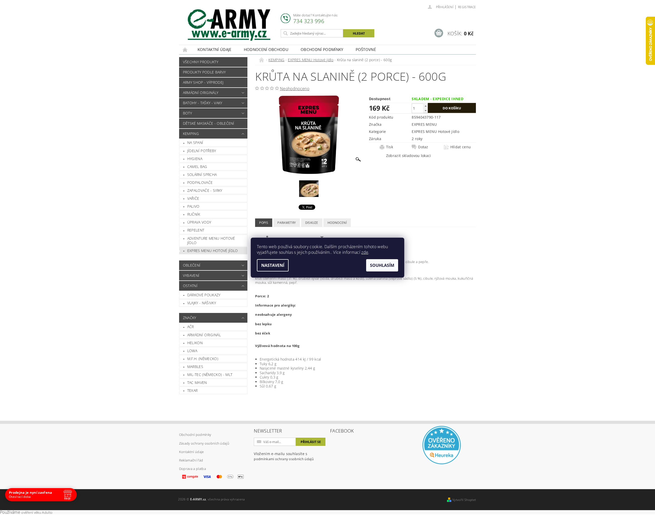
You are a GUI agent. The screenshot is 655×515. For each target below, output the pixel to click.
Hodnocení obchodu (266, 49)
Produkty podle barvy (204, 72)
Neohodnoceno (294, 88)
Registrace (467, 7)
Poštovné (366, 49)
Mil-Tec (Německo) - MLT (209, 374)
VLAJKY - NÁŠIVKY (201, 302)
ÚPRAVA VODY (199, 222)
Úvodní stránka (185, 49)
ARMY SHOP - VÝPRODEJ (203, 82)
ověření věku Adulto (36, 512)
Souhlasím (382, 265)
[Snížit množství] (425, 110)
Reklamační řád (191, 460)
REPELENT (195, 230)
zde (364, 252)
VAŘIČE (193, 198)
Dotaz (423, 147)
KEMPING (191, 133)
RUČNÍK (193, 214)
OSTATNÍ (190, 285)
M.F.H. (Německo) (202, 358)
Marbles (195, 366)
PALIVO (193, 206)
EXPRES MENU (424, 124)
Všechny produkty (200, 61)
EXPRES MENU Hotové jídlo (212, 250)
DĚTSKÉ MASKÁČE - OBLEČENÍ (208, 123)
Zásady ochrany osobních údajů (204, 443)
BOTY (187, 113)
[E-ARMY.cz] (229, 25)
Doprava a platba (192, 468)
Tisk (389, 147)
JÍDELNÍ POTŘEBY (201, 150)
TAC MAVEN (197, 382)
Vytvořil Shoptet (464, 500)
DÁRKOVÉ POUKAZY (204, 294)
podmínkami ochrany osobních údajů (284, 459)
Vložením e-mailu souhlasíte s (284, 456)
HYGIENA (194, 158)
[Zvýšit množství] (425, 105)
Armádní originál (204, 334)
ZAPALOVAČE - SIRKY (204, 190)
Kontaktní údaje (215, 49)
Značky (189, 317)
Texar (192, 390)
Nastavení (272, 265)
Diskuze (311, 222)
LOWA (192, 350)
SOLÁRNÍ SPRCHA (202, 174)
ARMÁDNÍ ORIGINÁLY (200, 92)
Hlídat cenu (460, 147)
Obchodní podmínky (322, 49)
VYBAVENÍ (191, 275)
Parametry (286, 222)
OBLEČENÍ (192, 265)
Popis (263, 222)
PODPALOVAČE (200, 182)
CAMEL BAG (197, 166)
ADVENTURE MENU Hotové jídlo (211, 240)
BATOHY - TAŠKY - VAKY (202, 102)
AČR (190, 326)
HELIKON (195, 342)
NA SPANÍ (195, 142)
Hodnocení (337, 222)
